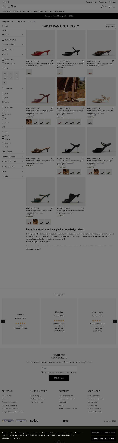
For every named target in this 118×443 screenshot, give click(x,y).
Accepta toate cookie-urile (103, 433)
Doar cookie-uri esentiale (103, 438)
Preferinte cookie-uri (11, 438)
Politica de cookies (10, 435)
